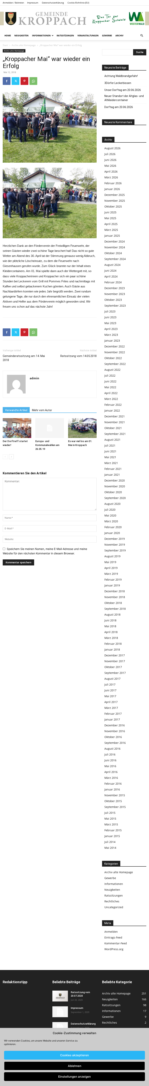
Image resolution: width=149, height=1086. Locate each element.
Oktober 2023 (113, 300)
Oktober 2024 (113, 253)
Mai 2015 (110, 818)
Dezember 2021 (114, 416)
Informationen (41, 35)
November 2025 (114, 200)
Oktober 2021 (113, 428)
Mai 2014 (110, 848)
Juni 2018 (110, 620)
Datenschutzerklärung (53, 2)
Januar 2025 (112, 235)
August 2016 (112, 748)
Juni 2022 (110, 381)
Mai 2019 (110, 562)
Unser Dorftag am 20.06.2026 (122, 90)
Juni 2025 (110, 212)
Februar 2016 (113, 783)
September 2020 (115, 498)
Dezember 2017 (114, 655)
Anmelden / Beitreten (13, 2)
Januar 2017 (112, 719)
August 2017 (112, 678)
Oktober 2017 (113, 667)
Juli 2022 (109, 375)
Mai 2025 (110, 218)
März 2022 (111, 399)
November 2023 (114, 294)
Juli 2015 (109, 813)
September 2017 (115, 673)
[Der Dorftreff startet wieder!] (17, 428)
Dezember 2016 (114, 725)
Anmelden (111, 931)
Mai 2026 (110, 165)
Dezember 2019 (114, 539)
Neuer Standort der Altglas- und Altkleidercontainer (124, 98)
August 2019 (112, 556)
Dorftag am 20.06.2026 (118, 107)
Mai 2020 (110, 515)
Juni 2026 (110, 160)
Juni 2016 (110, 760)
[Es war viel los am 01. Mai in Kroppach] (82, 428)
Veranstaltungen (88, 35)
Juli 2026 (109, 154)
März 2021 (111, 463)
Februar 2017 (113, 713)
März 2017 (111, 708)
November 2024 (114, 247)
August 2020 (112, 504)
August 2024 (112, 265)
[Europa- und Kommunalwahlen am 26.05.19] (49, 428)
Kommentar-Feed (115, 943)
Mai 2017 (110, 696)
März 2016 (111, 778)
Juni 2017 (110, 690)
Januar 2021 (112, 474)
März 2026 (111, 177)
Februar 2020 (113, 527)
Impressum (32, 2)
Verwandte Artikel (16, 410)
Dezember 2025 (114, 195)
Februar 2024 (113, 282)
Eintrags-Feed (113, 937)
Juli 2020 (109, 509)
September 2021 (115, 434)
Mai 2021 (110, 457)
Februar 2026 (113, 183)
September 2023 (115, 305)
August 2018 (112, 614)
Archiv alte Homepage (24, 45)
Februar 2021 (113, 469)
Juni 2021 (110, 451)
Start (5, 45)
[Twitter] (15, 81)
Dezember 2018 (114, 591)
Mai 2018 (110, 626)
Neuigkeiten (21, 35)
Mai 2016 (110, 766)
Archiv (119, 35)
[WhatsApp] (33, 81)
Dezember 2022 (114, 346)
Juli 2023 (109, 311)
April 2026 (111, 171)
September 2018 (115, 609)
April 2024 (111, 276)
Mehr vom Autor (42, 410)
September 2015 (115, 807)
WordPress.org (113, 949)
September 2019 (115, 550)
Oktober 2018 (113, 603)
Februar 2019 (113, 579)
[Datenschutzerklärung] (60, 1027)
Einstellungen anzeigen (74, 1076)
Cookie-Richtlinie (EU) (78, 2)
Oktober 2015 (113, 801)
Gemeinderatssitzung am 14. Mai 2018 (24, 358)
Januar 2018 (112, 649)
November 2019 (114, 544)
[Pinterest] (24, 81)
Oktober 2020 (113, 492)
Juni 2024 (110, 270)
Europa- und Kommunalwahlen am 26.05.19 (47, 445)
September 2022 (115, 364)
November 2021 (114, 422)
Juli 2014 (109, 842)
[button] (141, 36)
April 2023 (111, 329)
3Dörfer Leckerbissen (117, 83)
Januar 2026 (112, 189)
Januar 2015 (112, 836)
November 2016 (114, 731)
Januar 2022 (112, 410)
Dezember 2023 (114, 288)
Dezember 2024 (114, 241)
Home (7, 35)
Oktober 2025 (113, 206)
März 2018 (111, 638)
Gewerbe (107, 35)
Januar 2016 (112, 789)
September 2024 (115, 259)
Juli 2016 (109, 754)
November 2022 (114, 352)
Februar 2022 (113, 404)
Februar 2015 (113, 830)
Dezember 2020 (114, 480)
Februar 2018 (113, 643)
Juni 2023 (110, 317)
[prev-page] (5, 456)
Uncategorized (113, 907)
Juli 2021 (109, 445)
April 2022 (111, 393)
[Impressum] (60, 1011)
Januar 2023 (112, 340)
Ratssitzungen (65, 35)
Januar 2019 (112, 585)
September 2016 (115, 743)
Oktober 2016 (113, 737)
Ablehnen (74, 1066)
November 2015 (114, 795)
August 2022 (112, 370)
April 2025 (111, 224)
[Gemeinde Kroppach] (74, 18)
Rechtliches (111, 901)
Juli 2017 (109, 684)
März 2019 (111, 574)
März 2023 (111, 335)
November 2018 (114, 597)
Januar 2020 (112, 533)
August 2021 (112, 439)
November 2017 (114, 661)
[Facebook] (6, 81)
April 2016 (111, 772)
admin (34, 378)
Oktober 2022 (113, 358)
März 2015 (111, 824)
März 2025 (111, 230)
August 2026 (112, 148)
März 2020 (111, 521)
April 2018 (111, 632)
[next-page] (11, 456)
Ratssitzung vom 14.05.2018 (78, 356)
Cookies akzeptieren (74, 1055)
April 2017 (111, 702)
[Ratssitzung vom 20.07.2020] (60, 996)
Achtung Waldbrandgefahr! (121, 76)
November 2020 (114, 486)
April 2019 (111, 568)
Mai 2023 (110, 323)
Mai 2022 (110, 387)
